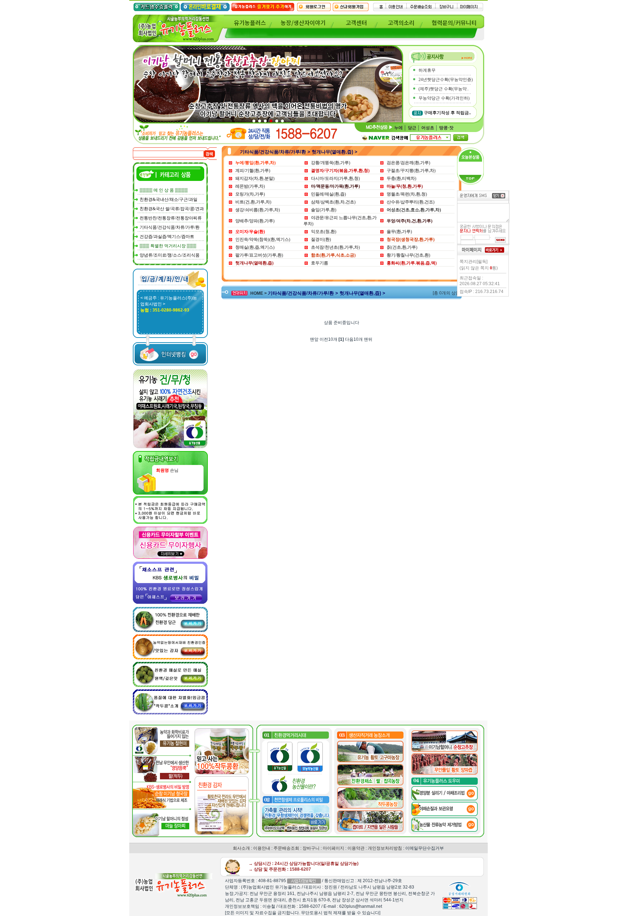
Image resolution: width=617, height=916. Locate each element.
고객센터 (356, 22)
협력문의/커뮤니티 (454, 22)
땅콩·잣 (446, 127)
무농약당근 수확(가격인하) (444, 98)
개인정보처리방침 (385, 848)
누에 (398, 127)
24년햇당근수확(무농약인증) (445, 79)
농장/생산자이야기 (303, 22)
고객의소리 (401, 22)
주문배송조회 (286, 848)
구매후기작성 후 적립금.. (447, 112)
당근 (412, 127)
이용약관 (356, 848)
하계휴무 (427, 70)
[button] (395, 84)
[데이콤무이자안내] (170, 557)
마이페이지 (333, 848)
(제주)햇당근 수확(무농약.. (443, 88)
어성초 (427, 127)
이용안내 (261, 848)
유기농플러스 (250, 22)
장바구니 (311, 848)
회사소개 (241, 848)
